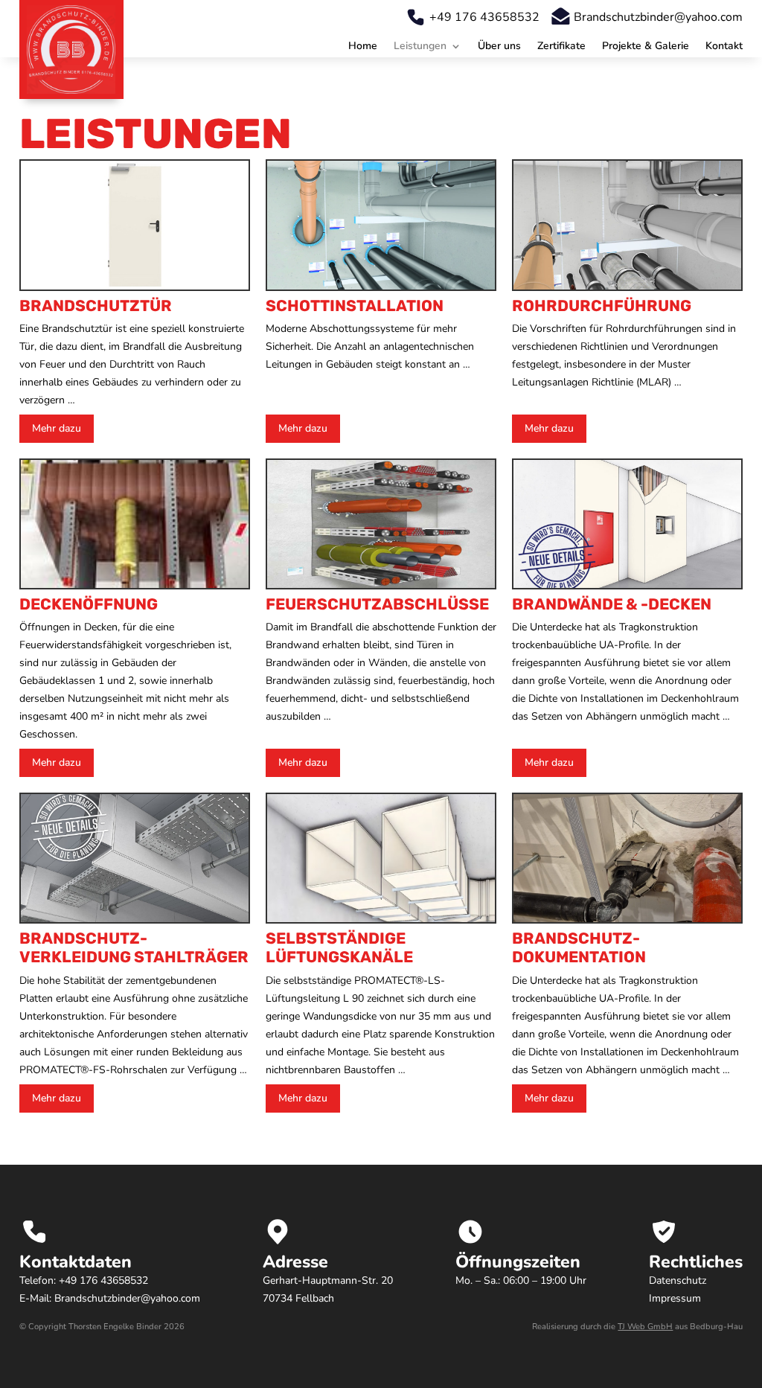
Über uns (499, 47)
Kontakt (724, 47)
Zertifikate (561, 47)
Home (362, 47)
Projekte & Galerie (645, 47)
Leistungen (420, 47)
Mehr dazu (56, 428)
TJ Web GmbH (645, 1326)
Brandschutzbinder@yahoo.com (658, 17)
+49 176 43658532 (484, 17)
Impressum (675, 1298)
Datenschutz (677, 1280)
